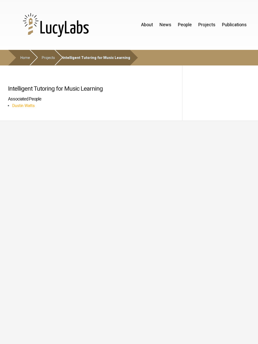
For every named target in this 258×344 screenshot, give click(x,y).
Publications (234, 24)
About (147, 24)
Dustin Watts (23, 105)
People (185, 24)
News (165, 24)
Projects (206, 24)
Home (25, 58)
